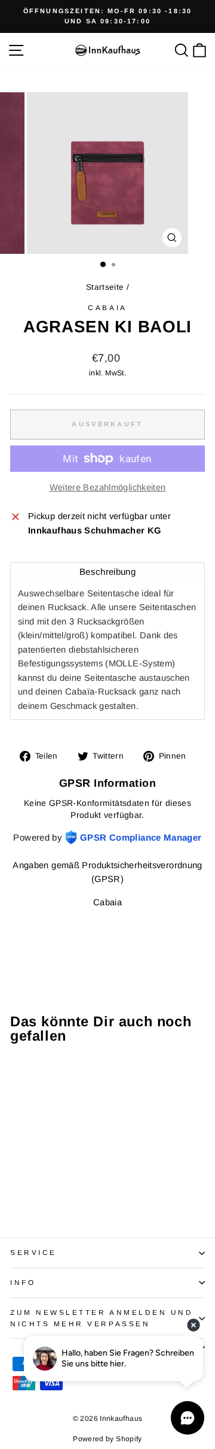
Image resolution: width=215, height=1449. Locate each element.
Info (22, 1282)
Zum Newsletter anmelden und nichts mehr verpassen (101, 1317)
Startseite (105, 287)
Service (33, 1252)
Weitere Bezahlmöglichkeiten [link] (108, 487)
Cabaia (107, 307)
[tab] (107, 571)
